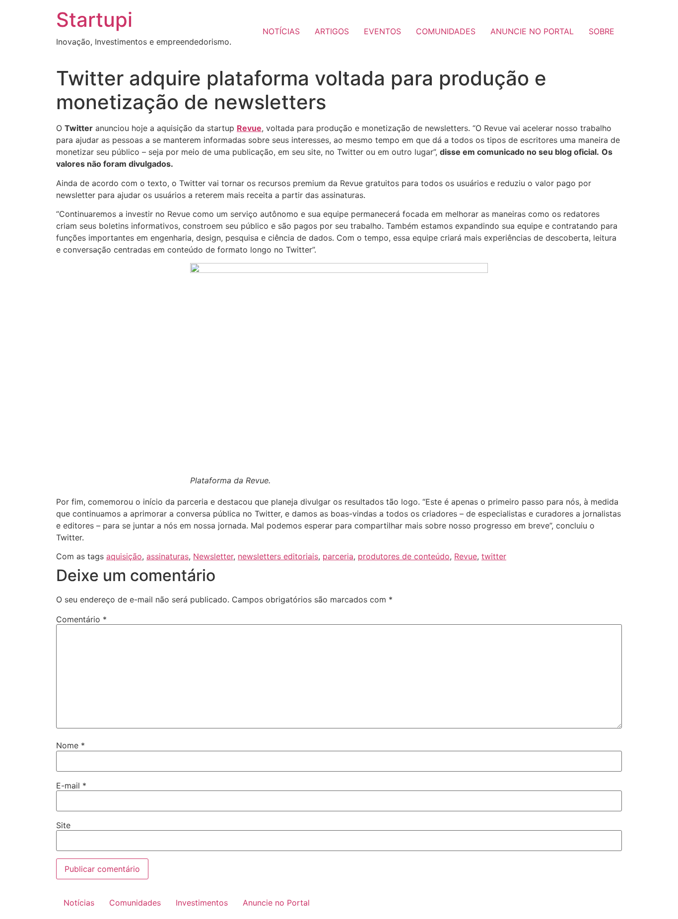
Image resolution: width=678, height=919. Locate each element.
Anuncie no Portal (276, 903)
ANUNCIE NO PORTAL (532, 31)
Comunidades (135, 903)
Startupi (94, 19)
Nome (70, 745)
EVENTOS (382, 31)
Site (63, 825)
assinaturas (167, 556)
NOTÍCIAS (281, 31)
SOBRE (601, 31)
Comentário (81, 619)
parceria (338, 556)
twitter (493, 556)
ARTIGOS (332, 31)
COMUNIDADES (445, 31)
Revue (465, 556)
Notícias (79, 903)
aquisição (124, 556)
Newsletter (213, 556)
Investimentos (202, 903)
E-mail (71, 785)
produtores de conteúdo (404, 556)
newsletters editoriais (278, 556)
